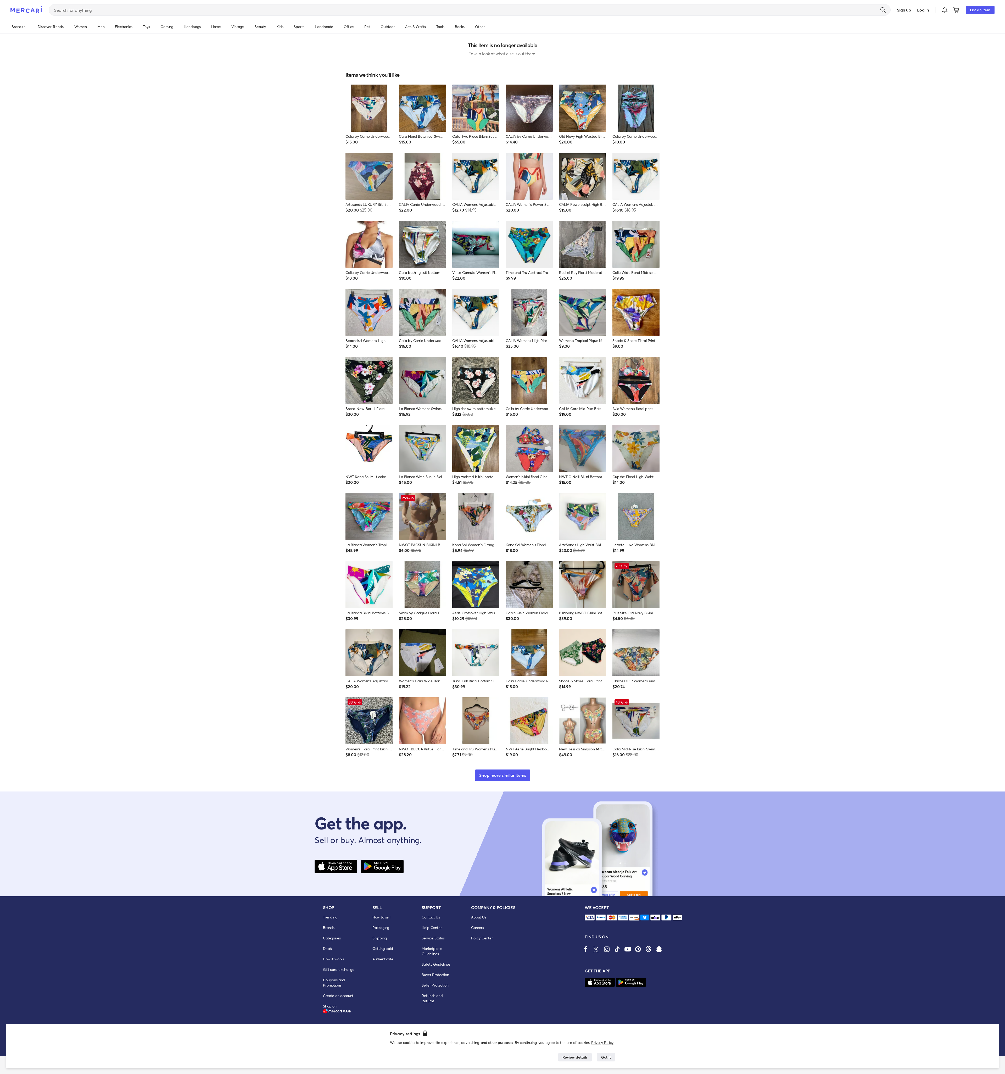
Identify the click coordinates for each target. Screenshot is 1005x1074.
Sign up (904, 10)
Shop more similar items (502, 775)
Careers (477, 927)
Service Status (433, 937)
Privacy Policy (602, 1042)
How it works (333, 958)
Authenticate (382, 958)
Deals (327, 948)
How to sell (381, 917)
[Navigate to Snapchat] (659, 949)
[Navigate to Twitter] (596, 949)
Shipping (379, 937)
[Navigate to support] (590, 918)
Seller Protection (435, 985)
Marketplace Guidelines (432, 951)
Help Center (432, 927)
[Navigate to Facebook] (585, 949)
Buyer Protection (435, 974)
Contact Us (431, 917)
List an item (980, 9)
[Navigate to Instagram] (606, 949)
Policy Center (482, 937)
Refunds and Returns (432, 998)
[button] (945, 10)
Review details (575, 1057)
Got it (606, 1057)
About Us (478, 917)
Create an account (338, 995)
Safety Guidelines (436, 964)
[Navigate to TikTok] (617, 949)
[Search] (883, 10)
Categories (331, 937)
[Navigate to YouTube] (627, 949)
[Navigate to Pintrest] (638, 949)
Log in (923, 10)
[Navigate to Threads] (648, 949)
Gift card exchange (338, 969)
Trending (330, 917)
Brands (328, 927)
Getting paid (382, 948)
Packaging (380, 927)
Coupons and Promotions (334, 982)
